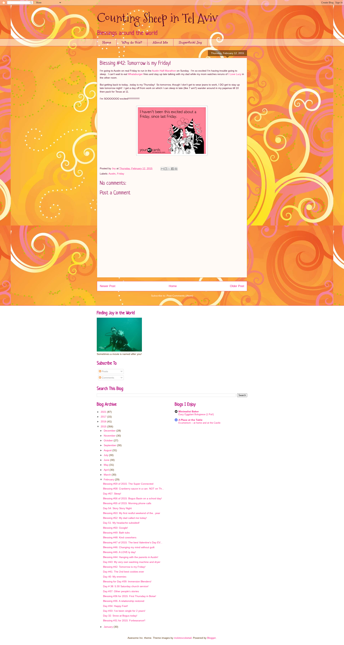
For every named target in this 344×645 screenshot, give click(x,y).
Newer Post (107, 286)
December (110, 430)
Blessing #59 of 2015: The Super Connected (128, 483)
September (110, 445)
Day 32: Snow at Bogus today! (120, 615)
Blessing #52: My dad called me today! (125, 518)
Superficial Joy (190, 42)
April (106, 469)
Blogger (211, 637)
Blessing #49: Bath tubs (116, 532)
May (106, 464)
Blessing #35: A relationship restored (123, 601)
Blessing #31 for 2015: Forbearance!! (124, 620)
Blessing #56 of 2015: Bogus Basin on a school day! (132, 498)
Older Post (237, 286)
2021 (104, 411)
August (108, 450)
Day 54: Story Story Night (117, 508)
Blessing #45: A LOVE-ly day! (119, 552)
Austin (112, 173)
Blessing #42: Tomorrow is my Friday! (124, 566)
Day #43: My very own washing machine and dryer (131, 562)
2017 (104, 416)
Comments (107, 377)
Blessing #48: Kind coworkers (119, 537)
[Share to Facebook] (172, 169)
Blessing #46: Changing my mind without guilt (128, 547)
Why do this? (132, 42)
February (109, 479)
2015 (104, 426)
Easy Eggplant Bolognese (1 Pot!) (196, 414)
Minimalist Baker (188, 411)
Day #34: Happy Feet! (115, 606)
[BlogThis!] (166, 169)
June (107, 460)
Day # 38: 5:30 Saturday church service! (126, 586)
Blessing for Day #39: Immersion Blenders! (127, 581)
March (108, 474)
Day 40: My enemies (114, 576)
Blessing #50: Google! (115, 527)
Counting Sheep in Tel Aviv (157, 18)
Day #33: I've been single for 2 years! (124, 610)
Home (106, 42)
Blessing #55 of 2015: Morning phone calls (127, 503)
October (109, 440)
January (109, 626)
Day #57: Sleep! (112, 493)
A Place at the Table (190, 419)
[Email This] (162, 169)
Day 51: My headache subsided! (121, 522)
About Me (160, 42)
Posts (104, 371)
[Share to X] (169, 169)
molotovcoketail (183, 637)
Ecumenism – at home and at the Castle (199, 422)
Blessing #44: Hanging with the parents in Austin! (130, 557)
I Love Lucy (234, 74)
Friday (120, 173)
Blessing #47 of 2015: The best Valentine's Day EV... (132, 542)
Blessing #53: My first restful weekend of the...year (131, 513)
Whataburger (135, 74)
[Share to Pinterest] (176, 169)
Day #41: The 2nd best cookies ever (123, 571)
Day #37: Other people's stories (121, 591)
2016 (104, 421)
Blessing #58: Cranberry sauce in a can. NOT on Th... (133, 488)
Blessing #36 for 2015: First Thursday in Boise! (129, 596)
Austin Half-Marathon (164, 70)
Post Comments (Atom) (180, 295)
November (110, 435)
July (106, 455)
